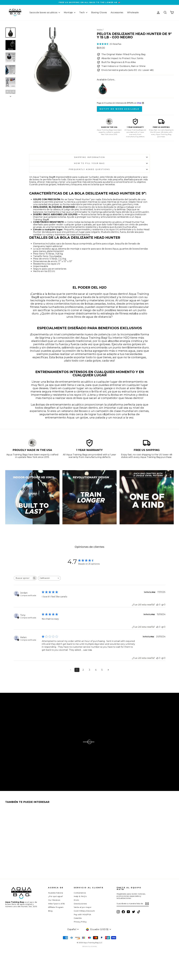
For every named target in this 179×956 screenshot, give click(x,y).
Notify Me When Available (119, 109)
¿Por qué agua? (55, 896)
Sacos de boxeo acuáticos (43, 12)
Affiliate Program (56, 907)
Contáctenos (80, 893)
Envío (76, 900)
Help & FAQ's (80, 896)
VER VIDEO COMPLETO (34, 741)
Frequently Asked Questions (89, 169)
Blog (50, 911)
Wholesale (133, 12)
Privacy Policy (80, 922)
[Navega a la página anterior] (70, 670)
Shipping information (89, 157)
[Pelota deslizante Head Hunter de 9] (103, 89)
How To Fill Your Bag (89, 163)
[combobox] (49, 578)
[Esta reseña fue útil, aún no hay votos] (157, 604)
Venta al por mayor (82, 907)
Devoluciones (80, 904)
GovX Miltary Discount (84, 911)
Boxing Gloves (99, 12)
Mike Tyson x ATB (56, 904)
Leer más (87, 650)
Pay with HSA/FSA (82, 914)
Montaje (68, 12)
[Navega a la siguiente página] (108, 670)
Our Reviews (54, 900)
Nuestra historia (55, 893)
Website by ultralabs (89, 946)
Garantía (78, 918)
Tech (82, 12)
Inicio (99, 30)
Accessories (117, 12)
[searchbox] (23, 578)
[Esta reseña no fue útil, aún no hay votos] (162, 604)
